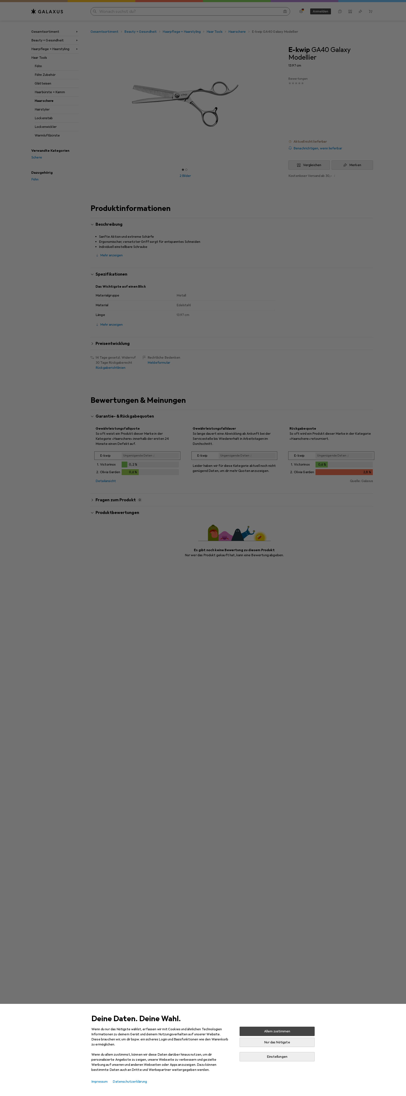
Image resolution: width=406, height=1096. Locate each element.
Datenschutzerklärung (130, 1082)
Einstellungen (277, 1057)
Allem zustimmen (277, 1031)
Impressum (99, 1082)
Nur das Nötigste (277, 1042)
